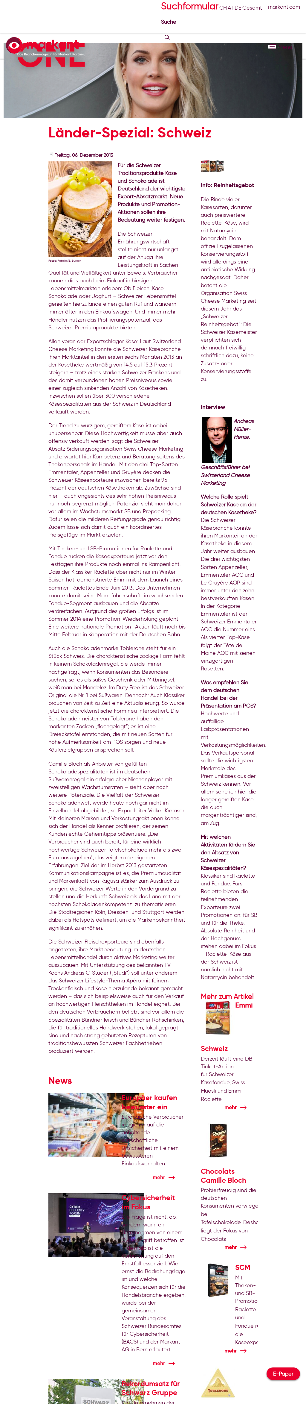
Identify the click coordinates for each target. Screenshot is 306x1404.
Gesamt (252, 7)
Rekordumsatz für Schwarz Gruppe (151, 1388)
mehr (159, 1177)
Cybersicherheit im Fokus (148, 1202)
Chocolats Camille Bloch (223, 1176)
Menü (272, 47)
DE (238, 7)
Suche (169, 22)
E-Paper (283, 1373)
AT (231, 7)
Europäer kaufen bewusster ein (149, 1102)
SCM (242, 1267)
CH (223, 7)
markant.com (284, 7)
